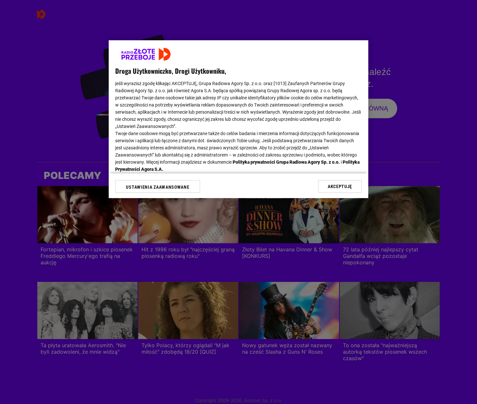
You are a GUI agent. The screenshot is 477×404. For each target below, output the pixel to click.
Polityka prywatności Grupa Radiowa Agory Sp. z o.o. (286, 162)
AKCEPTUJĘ (340, 186)
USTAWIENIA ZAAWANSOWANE (157, 187)
